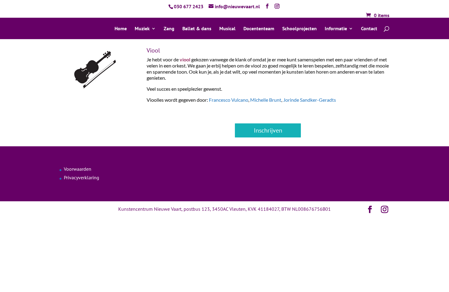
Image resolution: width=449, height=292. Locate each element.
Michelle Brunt (265, 100)
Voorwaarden (77, 169)
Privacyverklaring (81, 177)
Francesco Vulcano (228, 100)
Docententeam (258, 28)
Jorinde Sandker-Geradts (309, 100)
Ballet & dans (196, 28)
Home (121, 28)
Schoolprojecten (299, 28)
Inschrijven (268, 130)
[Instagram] (277, 6)
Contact (369, 28)
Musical (227, 28)
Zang (169, 28)
